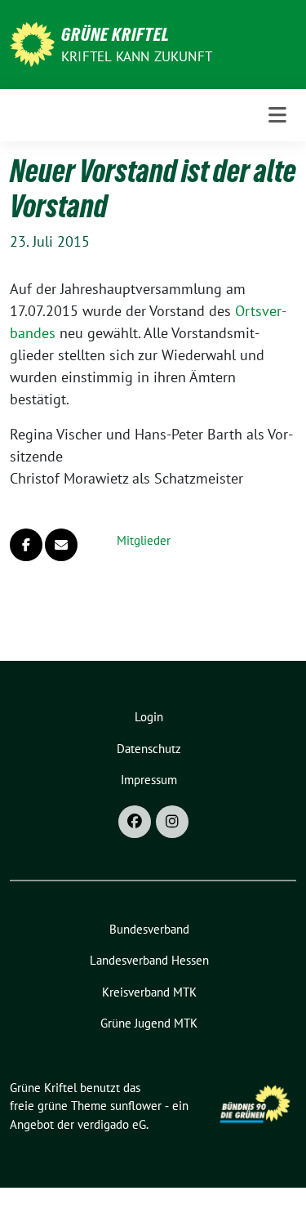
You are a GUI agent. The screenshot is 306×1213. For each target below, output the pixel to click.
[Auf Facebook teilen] (26, 544)
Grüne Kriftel (115, 34)
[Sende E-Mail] (61, 544)
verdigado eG (112, 1124)
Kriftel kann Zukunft (136, 56)
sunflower (136, 1105)
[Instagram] (172, 821)
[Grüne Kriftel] (32, 42)
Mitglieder (144, 540)
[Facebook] (134, 821)
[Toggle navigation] (277, 115)
